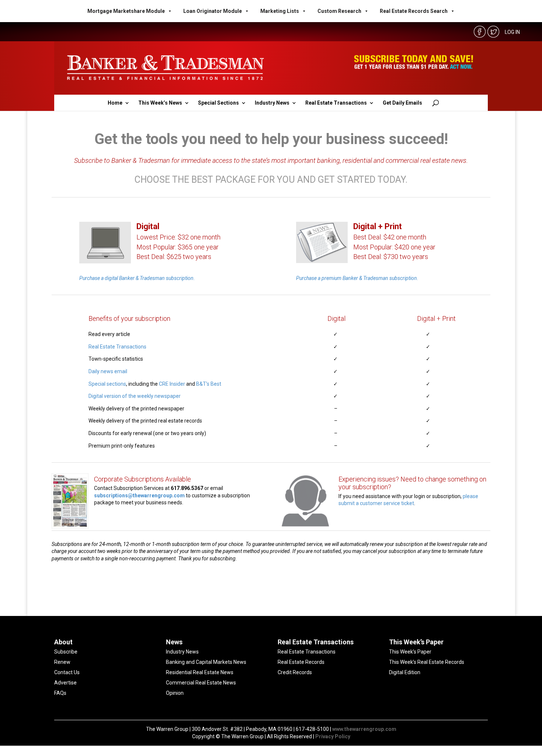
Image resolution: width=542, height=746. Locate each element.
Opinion (175, 693)
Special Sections (218, 103)
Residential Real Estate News (199, 672)
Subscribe (65, 652)
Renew (62, 662)
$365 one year (198, 247)
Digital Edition (404, 672)
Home (115, 103)
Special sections (107, 384)
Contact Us (67, 672)
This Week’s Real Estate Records (426, 662)
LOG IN (512, 32)
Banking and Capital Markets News (206, 662)
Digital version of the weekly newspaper (134, 396)
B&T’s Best (208, 384)
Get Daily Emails (402, 103)
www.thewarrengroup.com (364, 729)
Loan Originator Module (212, 11)
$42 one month (404, 237)
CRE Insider (172, 384)
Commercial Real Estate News (201, 683)
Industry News (272, 103)
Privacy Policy (332, 736)
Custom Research (339, 11)
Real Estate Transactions (336, 103)
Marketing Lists (279, 11)
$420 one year (415, 247)
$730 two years (405, 256)
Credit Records (295, 672)
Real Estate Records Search (414, 11)
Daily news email (107, 371)
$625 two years (189, 256)
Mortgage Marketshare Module (126, 11)
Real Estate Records (301, 662)
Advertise (65, 683)
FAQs (60, 693)
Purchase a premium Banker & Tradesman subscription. (357, 278)
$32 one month (199, 237)
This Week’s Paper (410, 652)
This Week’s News (160, 103)
